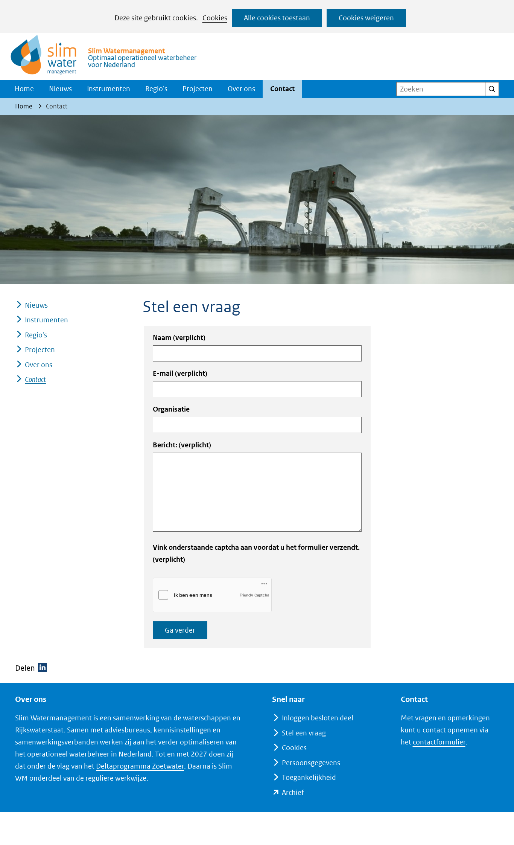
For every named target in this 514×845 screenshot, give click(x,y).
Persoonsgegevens (311, 762)
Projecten (197, 88)
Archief (293, 792)
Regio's (156, 88)
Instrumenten (108, 88)
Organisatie (171, 409)
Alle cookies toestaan (277, 18)
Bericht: (182, 445)
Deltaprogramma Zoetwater (140, 766)
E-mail (180, 373)
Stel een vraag (304, 733)
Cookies (214, 18)
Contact (282, 88)
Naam (179, 337)
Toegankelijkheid (309, 777)
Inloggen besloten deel (317, 718)
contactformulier (439, 742)
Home (24, 88)
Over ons (241, 88)
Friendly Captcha (254, 595)
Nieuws (60, 88)
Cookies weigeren (366, 18)
